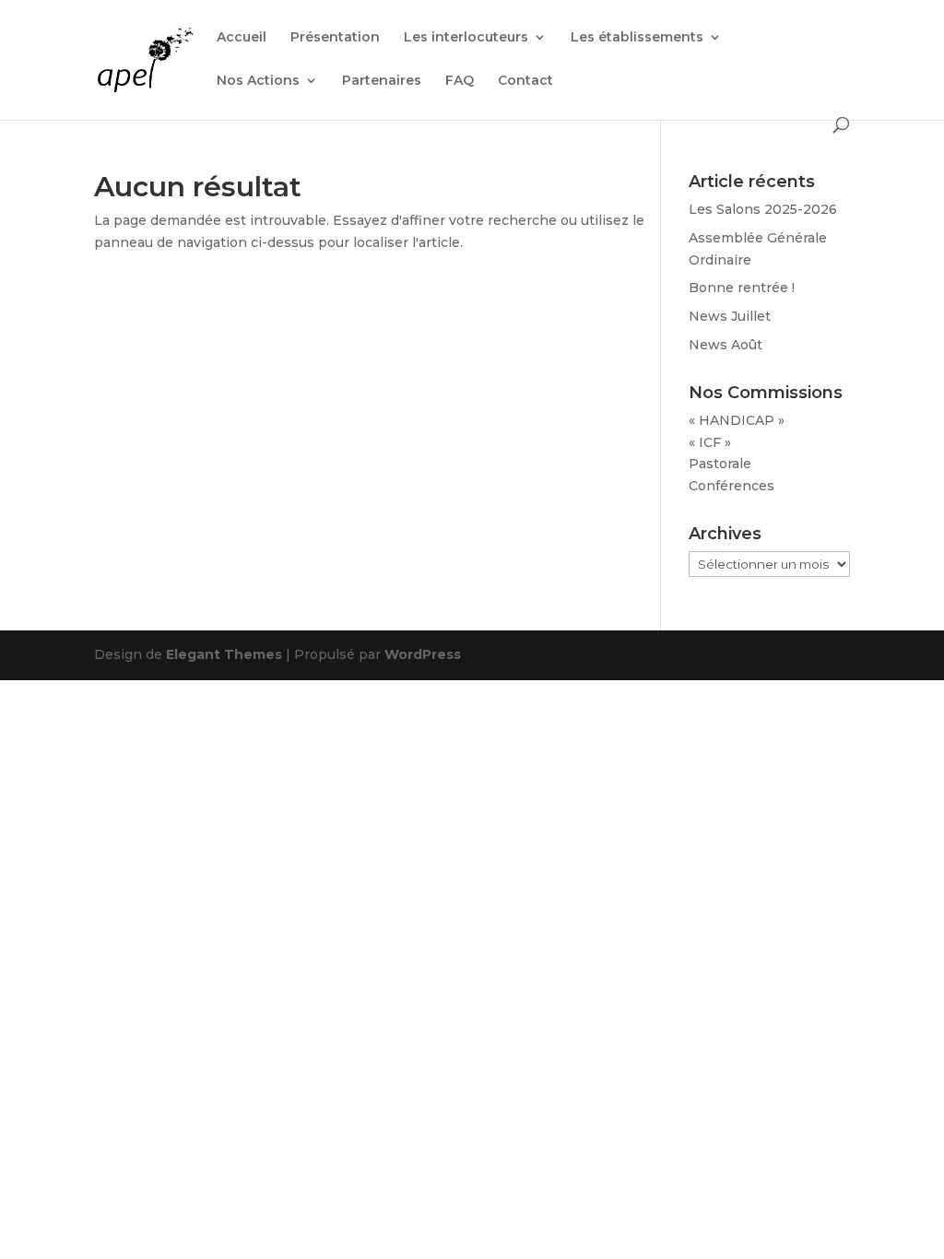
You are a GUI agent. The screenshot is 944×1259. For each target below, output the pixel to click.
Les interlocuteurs (466, 37)
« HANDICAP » (737, 420)
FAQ (459, 81)
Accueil (241, 37)
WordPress (422, 654)
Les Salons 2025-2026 (763, 209)
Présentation (335, 37)
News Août (725, 344)
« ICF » (710, 442)
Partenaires (381, 81)
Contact (525, 81)
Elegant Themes (224, 654)
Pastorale (720, 463)
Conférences (731, 485)
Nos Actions (258, 81)
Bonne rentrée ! (742, 287)
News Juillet (730, 316)
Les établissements (637, 37)
